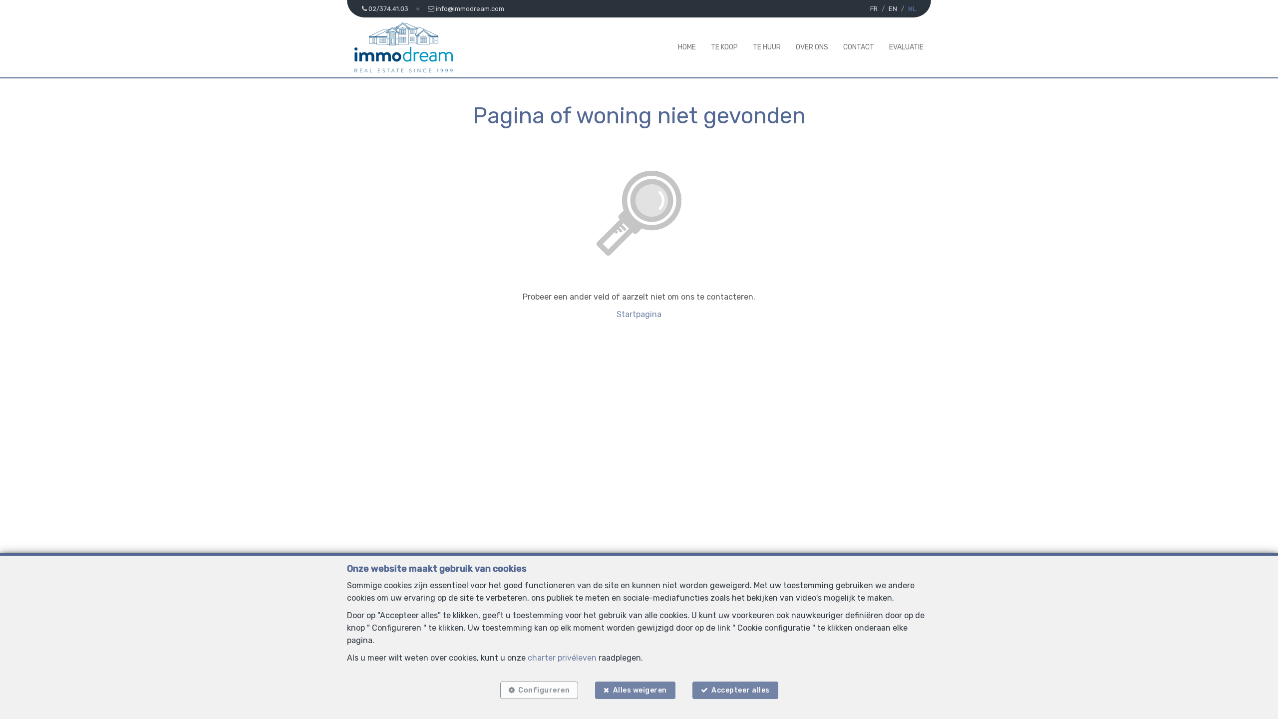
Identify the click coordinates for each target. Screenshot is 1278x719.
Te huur (767, 47)
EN (893, 8)
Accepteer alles (740, 690)
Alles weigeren (640, 690)
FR (874, 8)
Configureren (544, 690)
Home (687, 47)
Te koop (724, 47)
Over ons (812, 47)
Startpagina (639, 314)
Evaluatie (906, 47)
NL (912, 8)
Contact (858, 47)
